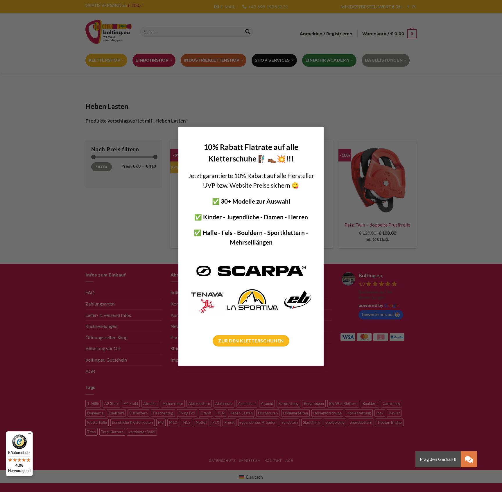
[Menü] (29, 434)
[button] (469, 459)
